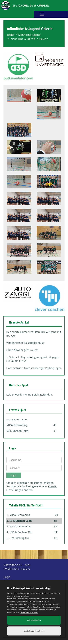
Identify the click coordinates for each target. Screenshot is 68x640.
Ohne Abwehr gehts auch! (22, 350)
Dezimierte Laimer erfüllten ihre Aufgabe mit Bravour (33, 333)
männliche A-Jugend (23, 39)
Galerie (43, 39)
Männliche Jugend (29, 34)
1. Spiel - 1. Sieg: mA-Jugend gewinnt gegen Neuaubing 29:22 (32, 358)
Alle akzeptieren (34, 620)
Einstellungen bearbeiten (34, 631)
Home (10, 34)
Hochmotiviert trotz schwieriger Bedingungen (34, 368)
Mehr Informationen (29, 612)
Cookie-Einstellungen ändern (31, 488)
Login (7, 577)
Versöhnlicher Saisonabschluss (25, 342)
